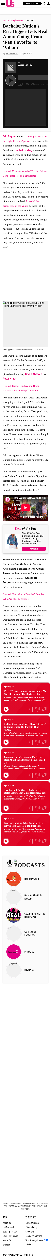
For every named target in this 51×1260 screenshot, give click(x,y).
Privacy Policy (31, 1227)
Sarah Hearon (12, 53)
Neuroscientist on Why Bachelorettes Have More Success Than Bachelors (23, 824)
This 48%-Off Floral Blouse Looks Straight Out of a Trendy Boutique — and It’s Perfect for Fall (32, 538)
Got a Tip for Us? (10, 1231)
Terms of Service (32, 1223)
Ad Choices (30, 1244)
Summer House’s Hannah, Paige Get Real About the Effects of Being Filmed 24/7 (24, 760)
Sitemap (6, 1244)
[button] (44, 3)
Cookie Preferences (34, 1236)
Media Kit (7, 1240)
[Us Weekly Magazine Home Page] (9, 3)
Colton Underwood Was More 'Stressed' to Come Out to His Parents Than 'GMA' (25, 727)
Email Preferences (10, 1236)
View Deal (34, 549)
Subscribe (32, 3)
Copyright (30, 1231)
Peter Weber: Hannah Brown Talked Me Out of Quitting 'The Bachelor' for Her (25, 692)
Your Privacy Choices (34, 1240)
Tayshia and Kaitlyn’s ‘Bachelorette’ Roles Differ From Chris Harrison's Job (25, 791)
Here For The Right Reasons (13, 20)
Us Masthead (8, 1227)
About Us (7, 1223)
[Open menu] (3, 3)
